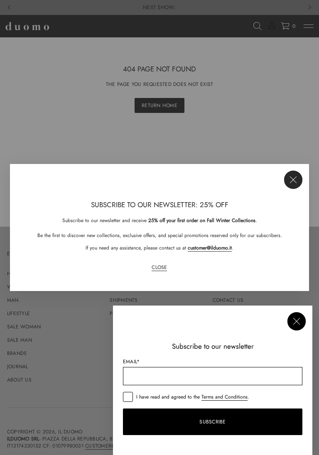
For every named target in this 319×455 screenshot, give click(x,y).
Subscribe (212, 422)
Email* (131, 361)
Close (159, 267)
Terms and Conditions (224, 397)
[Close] (293, 180)
